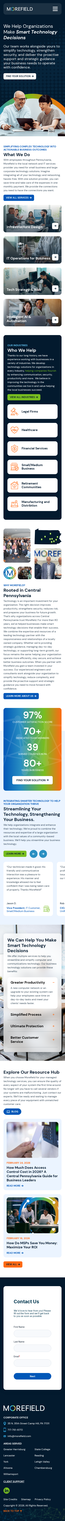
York (5, 1461)
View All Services (17, 197)
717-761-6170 (15, 1429)
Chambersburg (43, 1468)
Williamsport (10, 1474)
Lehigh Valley (42, 1461)
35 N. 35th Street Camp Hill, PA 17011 (29, 1423)
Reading (39, 1455)
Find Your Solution (18, 76)
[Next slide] (43, 854)
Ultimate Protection (27, 1026)
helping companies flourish (40, 370)
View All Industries (22, 397)
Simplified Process (26, 1015)
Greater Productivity (28, 982)
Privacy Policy (43, 1499)
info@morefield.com (19, 1436)
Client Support (13, 1481)
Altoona (7, 1468)
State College (42, 1449)
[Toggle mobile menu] (55, 8)
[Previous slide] (34, 854)
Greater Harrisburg (14, 1449)
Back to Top (11, 1511)
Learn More (13, 853)
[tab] (12, 1111)
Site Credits (10, 1499)
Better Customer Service (25, 1040)
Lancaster (9, 1455)
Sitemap (26, 1499)
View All (11, 1264)
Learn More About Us (19, 696)
